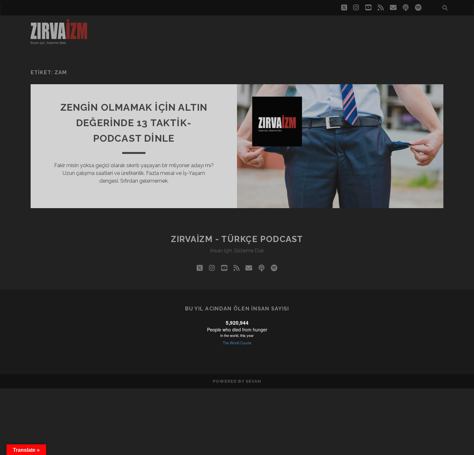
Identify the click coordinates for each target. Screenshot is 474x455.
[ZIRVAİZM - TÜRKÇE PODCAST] (59, 41)
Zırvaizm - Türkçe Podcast (237, 239)
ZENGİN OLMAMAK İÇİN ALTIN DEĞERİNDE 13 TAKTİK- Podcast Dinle (134, 123)
